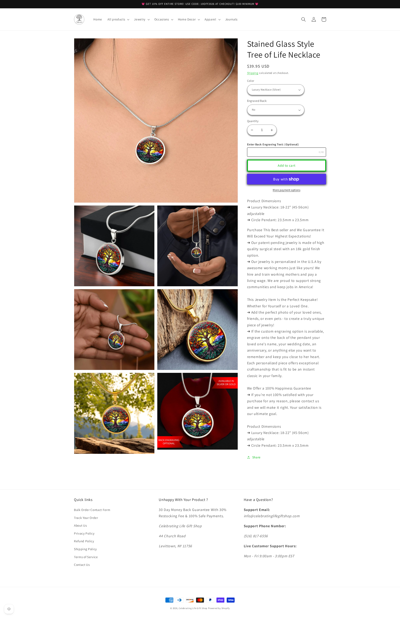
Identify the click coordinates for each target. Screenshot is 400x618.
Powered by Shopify (219, 608)
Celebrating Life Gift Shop (193, 608)
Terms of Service (86, 557)
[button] (118, 19)
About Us (80, 525)
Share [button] (256, 457)
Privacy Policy (84, 533)
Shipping (252, 73)
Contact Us (82, 565)
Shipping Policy (85, 549)
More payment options (286, 190)
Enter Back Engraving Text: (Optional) (273, 144)
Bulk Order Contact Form (92, 510)
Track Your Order (86, 518)
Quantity (253, 121)
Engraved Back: (257, 101)
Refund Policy (84, 541)
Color (250, 81)
